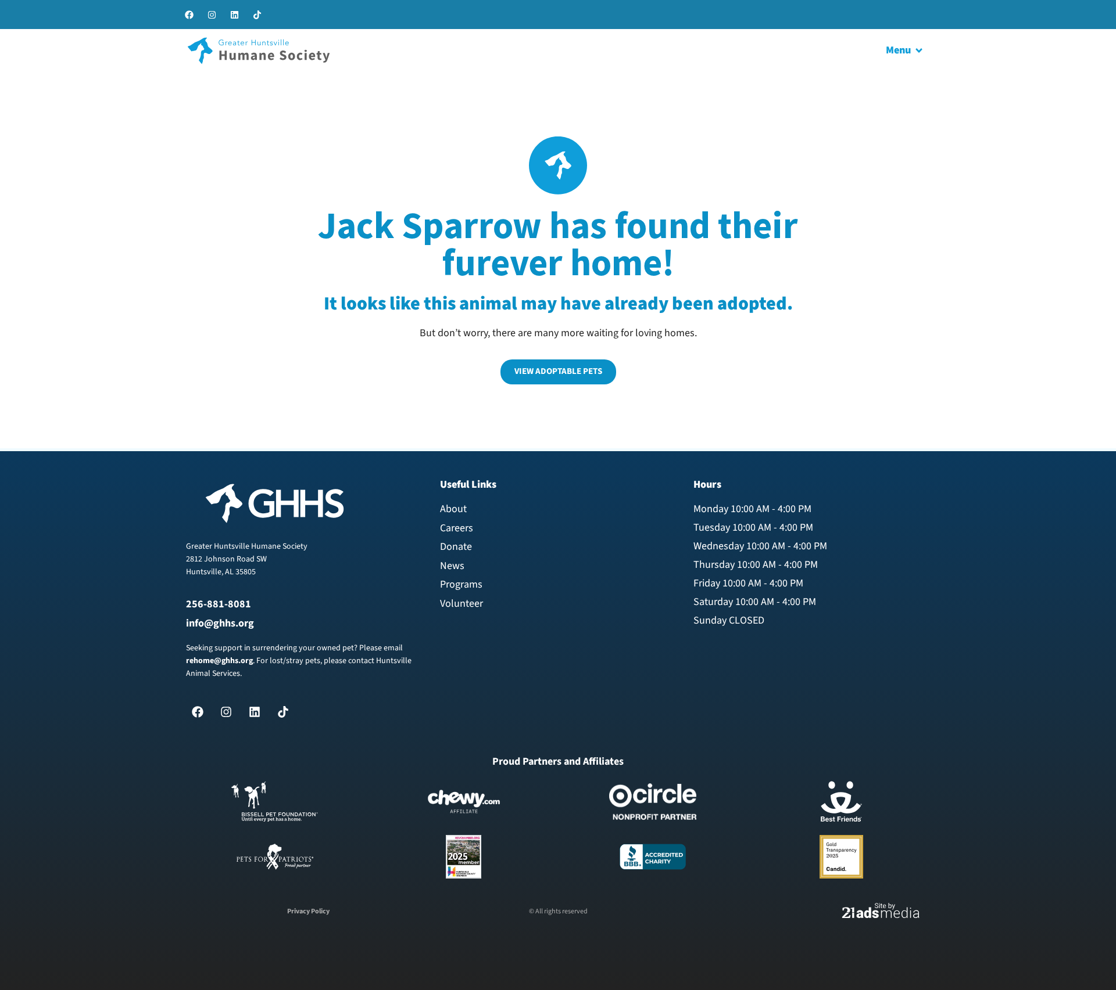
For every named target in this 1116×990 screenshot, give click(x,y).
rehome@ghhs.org (219, 661)
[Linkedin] (234, 14)
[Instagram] (211, 14)
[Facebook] (189, 14)
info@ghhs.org (220, 623)
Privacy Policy (308, 911)
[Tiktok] (257, 14)
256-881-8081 (218, 604)
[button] (905, 50)
